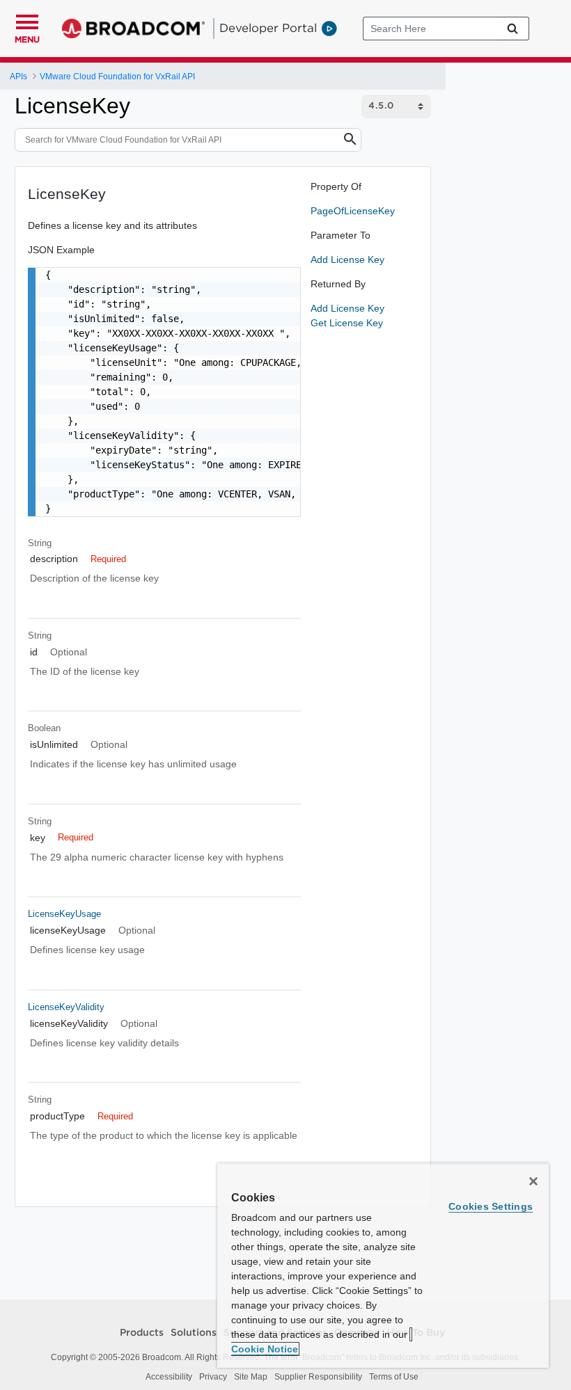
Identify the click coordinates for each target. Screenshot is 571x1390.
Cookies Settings (490, 1206)
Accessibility (169, 1377)
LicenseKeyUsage (64, 914)
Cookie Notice (264, 1349)
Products (142, 1333)
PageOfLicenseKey (353, 210)
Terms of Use (394, 1377)
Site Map (250, 1377)
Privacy (213, 1377)
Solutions (194, 1333)
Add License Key (347, 259)
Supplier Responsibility (318, 1377)
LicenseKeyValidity (66, 1007)
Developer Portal (268, 27)
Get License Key (347, 322)
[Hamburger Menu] (27, 20)
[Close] (533, 1181)
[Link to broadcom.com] (133, 28)
